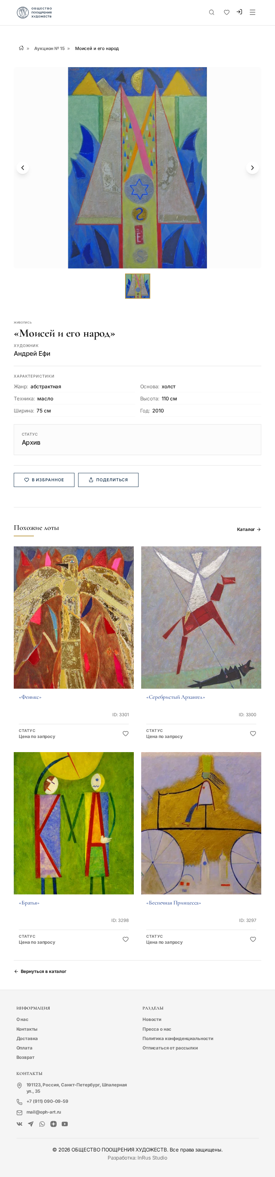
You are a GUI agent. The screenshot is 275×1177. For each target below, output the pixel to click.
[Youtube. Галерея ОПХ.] (65, 1124)
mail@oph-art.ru (43, 1112)
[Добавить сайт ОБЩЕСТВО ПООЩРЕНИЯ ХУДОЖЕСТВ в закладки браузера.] (226, 12)
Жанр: (21, 386)
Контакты (27, 1029)
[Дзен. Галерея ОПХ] (53, 1124)
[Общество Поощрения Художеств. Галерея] (19, 1124)
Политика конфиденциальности (178, 1038)
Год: (145, 410)
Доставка (27, 1038)
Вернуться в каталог (43, 971)
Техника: (24, 398)
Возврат (25, 1057)
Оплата (24, 1047)
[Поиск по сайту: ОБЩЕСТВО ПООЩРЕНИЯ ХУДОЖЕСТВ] (211, 12)
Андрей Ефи (32, 353)
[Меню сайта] (252, 12)
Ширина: (24, 410)
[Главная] (21, 47)
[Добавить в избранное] (125, 733)
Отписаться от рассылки (170, 1047)
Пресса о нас (157, 1029)
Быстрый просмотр (73, 626)
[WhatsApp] (42, 1124)
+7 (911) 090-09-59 (47, 1101)
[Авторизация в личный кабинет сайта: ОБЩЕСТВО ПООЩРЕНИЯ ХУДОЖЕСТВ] (239, 13)
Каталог (246, 529)
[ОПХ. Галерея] (31, 1124)
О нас (22, 1019)
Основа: (149, 386)
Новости (152, 1019)
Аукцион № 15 (49, 48)
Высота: (149, 398)
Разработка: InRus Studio (137, 1158)
